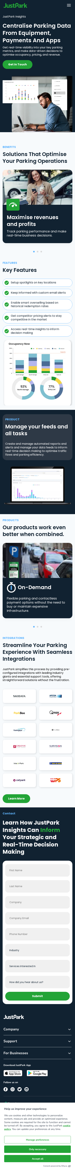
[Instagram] (12, 1089)
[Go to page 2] (37, 251)
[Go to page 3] (41, 251)
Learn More (16, 799)
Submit (37, 996)
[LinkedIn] (26, 1089)
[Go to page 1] (34, 251)
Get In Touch (17, 64)
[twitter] (19, 1089)
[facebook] (5, 1089)
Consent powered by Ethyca (55, 1166)
